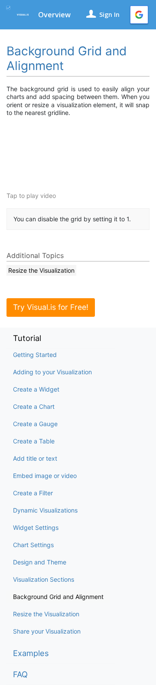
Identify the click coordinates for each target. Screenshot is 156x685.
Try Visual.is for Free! (50, 307)
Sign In (109, 14)
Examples (31, 653)
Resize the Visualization (46, 614)
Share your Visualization (47, 631)
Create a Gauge (35, 423)
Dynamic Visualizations (45, 510)
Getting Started (35, 354)
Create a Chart (34, 406)
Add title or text (35, 458)
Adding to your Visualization (52, 372)
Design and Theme (39, 562)
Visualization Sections (43, 579)
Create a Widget (36, 389)
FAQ (20, 674)
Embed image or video (45, 475)
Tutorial (27, 338)
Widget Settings (35, 527)
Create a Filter (33, 493)
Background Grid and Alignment (58, 596)
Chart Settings (33, 544)
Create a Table (34, 441)
